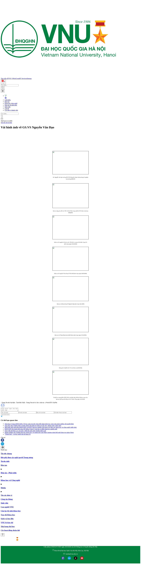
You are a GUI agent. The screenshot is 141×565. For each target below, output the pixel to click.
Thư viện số (4, 78)
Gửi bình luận (5, 414)
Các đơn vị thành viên (11, 110)
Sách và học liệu (7, 519)
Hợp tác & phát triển (11, 105)
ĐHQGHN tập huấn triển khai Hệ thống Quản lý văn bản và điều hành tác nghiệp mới (31, 429)
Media (3, 488)
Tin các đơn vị (6, 495)
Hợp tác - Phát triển (8, 473)
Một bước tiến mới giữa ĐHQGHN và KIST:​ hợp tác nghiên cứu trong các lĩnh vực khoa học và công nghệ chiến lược (41, 427)
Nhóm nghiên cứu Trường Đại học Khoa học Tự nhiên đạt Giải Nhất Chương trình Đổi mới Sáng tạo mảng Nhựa (39, 432)
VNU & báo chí (7, 523)
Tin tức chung (6, 454)
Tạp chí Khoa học (8, 515)
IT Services (23, 78)
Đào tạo (7, 101)
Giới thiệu (8, 100)
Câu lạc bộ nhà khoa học (11, 511)
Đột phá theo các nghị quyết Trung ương (17, 457)
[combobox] (3, 81)
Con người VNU (7, 507)
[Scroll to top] (3, 534)
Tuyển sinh (5, 461)
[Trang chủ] (58, 77)
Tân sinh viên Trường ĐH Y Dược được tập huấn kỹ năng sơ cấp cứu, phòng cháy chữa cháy (33, 425)
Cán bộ (7, 108)
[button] (70, 440)
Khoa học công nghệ (11, 103)
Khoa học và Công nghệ (10, 480)
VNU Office (12, 78)
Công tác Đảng (7, 499)
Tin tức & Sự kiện (6, 122)
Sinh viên (7, 107)
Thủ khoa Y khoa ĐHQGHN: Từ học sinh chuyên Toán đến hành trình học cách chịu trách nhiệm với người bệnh (39, 424)
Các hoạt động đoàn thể (10, 530)
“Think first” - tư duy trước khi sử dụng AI (18, 434)
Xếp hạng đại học (8, 526)
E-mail (18, 78)
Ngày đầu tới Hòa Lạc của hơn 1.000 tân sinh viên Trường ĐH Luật (25, 431)
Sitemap (29, 78)
